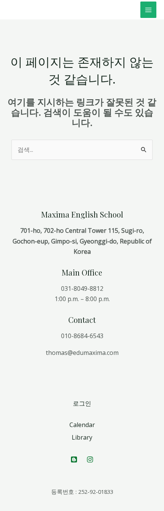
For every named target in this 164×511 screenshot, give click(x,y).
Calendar (82, 425)
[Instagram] (90, 459)
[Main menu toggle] (148, 10)
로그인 (82, 403)
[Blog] (74, 459)
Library (82, 437)
